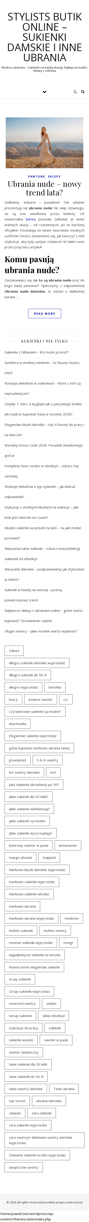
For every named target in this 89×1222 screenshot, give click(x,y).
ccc (65, 699)
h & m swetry (47, 760)
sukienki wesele (21, 1040)
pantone (36, 176)
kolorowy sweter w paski (28, 845)
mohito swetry (55, 930)
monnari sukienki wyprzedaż (31, 942)
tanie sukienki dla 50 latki (28, 1064)
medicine (72, 918)
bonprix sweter (41, 699)
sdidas (51, 1003)
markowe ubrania (22, 906)
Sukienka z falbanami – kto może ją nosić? (37, 352)
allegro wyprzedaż (23, 687)
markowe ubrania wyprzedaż (31, 918)
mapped (49, 857)
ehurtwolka (17, 723)
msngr (68, 942)
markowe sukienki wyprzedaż (32, 881)
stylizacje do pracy (23, 1028)
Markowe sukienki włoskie (29, 894)
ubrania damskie (49, 1101)
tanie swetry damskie (26, 1088)
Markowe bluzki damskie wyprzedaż (37, 869)
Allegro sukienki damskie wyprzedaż (37, 663)
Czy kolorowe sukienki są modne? (35, 711)
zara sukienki (42, 1113)
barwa (31, 219)
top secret (17, 1101)
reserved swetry (22, 1003)
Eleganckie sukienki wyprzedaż (33, 735)
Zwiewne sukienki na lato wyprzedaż (37, 1155)
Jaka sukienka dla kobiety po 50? (34, 784)
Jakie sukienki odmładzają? (29, 809)
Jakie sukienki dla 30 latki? (28, 796)
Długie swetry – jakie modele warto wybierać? (41, 631)
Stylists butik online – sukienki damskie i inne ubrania (44, 36)
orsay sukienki (20, 979)
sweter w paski (56, 1040)
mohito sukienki (21, 930)
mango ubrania (20, 857)
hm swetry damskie (24, 772)
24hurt (14, 650)
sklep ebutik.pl (53, 1015)
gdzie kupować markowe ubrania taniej (39, 748)
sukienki (55, 1028)
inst (53, 772)
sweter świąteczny (24, 1052)
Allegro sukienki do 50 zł (28, 675)
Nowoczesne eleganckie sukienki (34, 967)
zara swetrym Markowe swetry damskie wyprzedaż (40, 1140)
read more (44, 313)
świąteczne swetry (24, 1167)
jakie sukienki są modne (27, 821)
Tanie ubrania (63, 1088)
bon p (13, 699)
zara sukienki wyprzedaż (28, 1125)
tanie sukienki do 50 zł (26, 1076)
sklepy (54, 176)
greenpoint (17, 760)
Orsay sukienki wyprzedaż (29, 991)
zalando (15, 1113)
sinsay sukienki (20, 1015)
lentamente (68, 845)
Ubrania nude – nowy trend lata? (45, 188)
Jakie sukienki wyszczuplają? (30, 833)
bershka (55, 687)
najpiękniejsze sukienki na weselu (34, 955)
